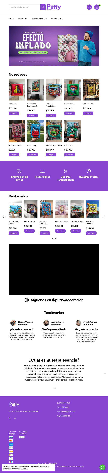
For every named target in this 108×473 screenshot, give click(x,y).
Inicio (11, 18)
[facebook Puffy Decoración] (15, 419)
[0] (96, 7)
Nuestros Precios (39, 18)
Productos (22, 18)
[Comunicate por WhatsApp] (102, 467)
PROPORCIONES (57, 18)
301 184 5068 (62, 407)
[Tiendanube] (47, 464)
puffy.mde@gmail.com (66, 411)
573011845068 (63, 403)
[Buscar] (43, 7)
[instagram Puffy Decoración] (10, 419)
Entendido (24, 469)
